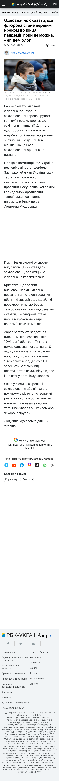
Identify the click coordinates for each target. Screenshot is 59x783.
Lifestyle (34, 683)
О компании (8, 652)
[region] (29, 235)
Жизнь (33, 673)
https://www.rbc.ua (16, 724)
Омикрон (28, 479)
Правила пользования (14, 673)
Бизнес (33, 667)
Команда (6, 697)
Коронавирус (12, 479)
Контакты (7, 692)
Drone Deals (10, 12)
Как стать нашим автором (11, 667)
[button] (4, 4)
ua (50, 636)
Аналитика (35, 657)
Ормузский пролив (34, 12)
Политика (35, 662)
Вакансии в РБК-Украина (15, 702)
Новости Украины (39, 652)
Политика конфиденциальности (13, 685)
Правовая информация (14, 678)
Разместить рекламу (13, 707)
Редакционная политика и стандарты (15, 658)
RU (55, 4)
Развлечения (37, 678)
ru (43, 636)
